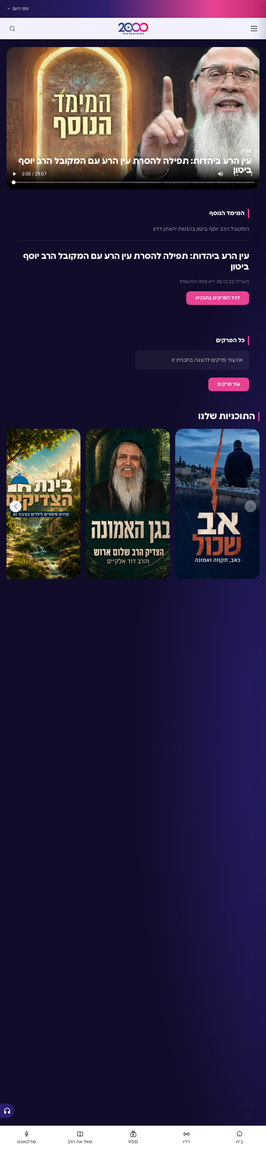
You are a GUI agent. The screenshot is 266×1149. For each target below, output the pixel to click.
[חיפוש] (12, 28)
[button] (15, 506)
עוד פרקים (228, 384)
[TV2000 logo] (133, 28)
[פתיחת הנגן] (7, 1111)
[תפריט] (254, 28)
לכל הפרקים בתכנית (217, 298)
